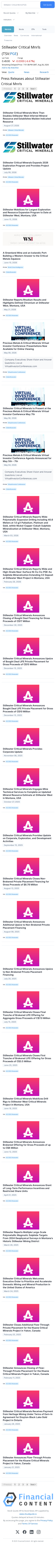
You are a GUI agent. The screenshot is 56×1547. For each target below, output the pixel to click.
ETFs (33, 29)
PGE (13, 53)
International (36, 35)
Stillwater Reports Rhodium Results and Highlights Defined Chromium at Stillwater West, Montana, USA (26, 302)
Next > (33, 88)
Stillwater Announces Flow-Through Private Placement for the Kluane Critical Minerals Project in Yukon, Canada (27, 1460)
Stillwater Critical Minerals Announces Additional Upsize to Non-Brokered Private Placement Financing (26, 924)
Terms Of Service (30, 1523)
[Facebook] (25, 1532)
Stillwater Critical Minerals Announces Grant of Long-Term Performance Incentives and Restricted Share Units (27, 1188)
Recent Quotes (9, 13)
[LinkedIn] (32, 1532)
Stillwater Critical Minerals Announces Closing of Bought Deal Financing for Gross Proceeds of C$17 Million (26, 618)
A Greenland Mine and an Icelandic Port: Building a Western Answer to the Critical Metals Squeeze (25, 255)
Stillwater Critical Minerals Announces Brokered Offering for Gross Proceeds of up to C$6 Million (27, 1145)
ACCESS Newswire (12, 135)
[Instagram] (39, 1532)
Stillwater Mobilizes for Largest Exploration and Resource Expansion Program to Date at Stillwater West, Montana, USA (27, 212)
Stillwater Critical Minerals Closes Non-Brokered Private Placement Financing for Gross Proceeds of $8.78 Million (26, 881)
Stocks (21, 29)
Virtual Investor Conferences (16, 372)
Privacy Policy (46, 1520)
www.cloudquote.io (28, 1514)
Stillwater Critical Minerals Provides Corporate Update (22, 750)
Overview (7, 35)
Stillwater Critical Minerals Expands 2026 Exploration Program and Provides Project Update (26, 165)
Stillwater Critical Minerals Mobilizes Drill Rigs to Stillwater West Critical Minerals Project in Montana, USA (25, 1101)
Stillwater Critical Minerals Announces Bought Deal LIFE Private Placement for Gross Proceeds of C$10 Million (28, 708)
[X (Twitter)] (17, 1532)
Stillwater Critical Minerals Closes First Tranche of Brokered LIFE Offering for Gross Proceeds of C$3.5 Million (27, 1058)
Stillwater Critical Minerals (16, 130)
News (16, 35)
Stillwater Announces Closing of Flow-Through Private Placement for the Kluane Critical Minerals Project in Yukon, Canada (26, 1371)
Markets (8, 29)
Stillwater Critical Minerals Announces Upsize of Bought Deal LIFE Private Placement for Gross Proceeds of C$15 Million (28, 661)
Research (44, 72)
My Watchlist (30, 13)
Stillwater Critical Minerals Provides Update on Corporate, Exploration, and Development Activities (27, 838)
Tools (44, 29)
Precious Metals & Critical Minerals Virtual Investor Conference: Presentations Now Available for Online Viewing (26, 346)
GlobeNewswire (11, 272)
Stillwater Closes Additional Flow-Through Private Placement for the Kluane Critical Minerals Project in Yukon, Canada (26, 1327)
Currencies (24, 35)
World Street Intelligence (15, 267)
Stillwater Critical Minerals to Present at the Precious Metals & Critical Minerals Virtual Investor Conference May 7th (27, 411)
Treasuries (8, 40)
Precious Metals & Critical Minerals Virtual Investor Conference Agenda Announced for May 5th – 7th (27, 458)
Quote (11, 72)
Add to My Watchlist (10, 67)
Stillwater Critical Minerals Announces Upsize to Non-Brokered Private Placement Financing (28, 971)
